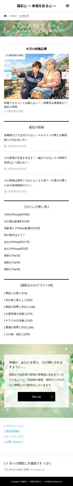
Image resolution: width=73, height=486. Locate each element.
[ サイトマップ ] (13, 436)
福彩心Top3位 (12, 269)
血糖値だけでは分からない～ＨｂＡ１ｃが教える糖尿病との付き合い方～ (35, 137)
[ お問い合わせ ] (13, 441)
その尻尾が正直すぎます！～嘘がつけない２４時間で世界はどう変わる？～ (35, 160)
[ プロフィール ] (13, 426)
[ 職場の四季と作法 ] (16, 327)
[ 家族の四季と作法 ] (16, 306)
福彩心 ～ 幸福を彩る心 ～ (36, 5)
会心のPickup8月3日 (16, 248)
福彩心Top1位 (12, 255)
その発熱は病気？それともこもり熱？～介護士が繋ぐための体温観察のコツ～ (35, 183)
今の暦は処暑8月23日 (17, 221)
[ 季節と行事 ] (12, 293)
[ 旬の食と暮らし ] (14, 299)
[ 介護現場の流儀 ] (14, 313)
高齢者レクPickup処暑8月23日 (22, 228)
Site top (36, 396)
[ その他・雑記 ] (13, 334)
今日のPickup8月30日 (17, 214)
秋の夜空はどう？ (14, 234)
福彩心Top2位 (12, 262)
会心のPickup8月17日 (17, 241)
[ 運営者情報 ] (12, 431)
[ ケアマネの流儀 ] (14, 320)
